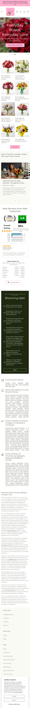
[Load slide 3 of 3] (17, 54)
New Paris (15, 384)
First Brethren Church (18, 478)
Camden (7, 383)
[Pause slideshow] (28, 54)
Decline (14, 700)
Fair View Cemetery (12, 401)
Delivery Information (9, 659)
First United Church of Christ (19, 481)
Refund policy (7, 667)
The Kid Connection (15, 443)
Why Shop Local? (8, 656)
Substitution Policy (8, 670)
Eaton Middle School (11, 434)
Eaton (14, 383)
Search (5, 635)
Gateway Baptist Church (12, 485)
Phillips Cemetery (10, 416)
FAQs (4, 649)
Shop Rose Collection (15, 45)
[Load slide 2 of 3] (15, 54)
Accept (14, 696)
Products (5, 621)
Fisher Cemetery (17, 403)
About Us (5, 625)
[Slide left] (11, 201)
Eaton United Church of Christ (14, 473)
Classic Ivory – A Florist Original (20, 78)
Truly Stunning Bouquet (5, 99)
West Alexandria (24, 384)
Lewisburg (8, 384)
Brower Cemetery (23, 395)
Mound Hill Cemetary (18, 410)
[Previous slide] (10, 54)
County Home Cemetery (13, 398)
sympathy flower (11, 530)
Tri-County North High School (18, 446)
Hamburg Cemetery (11, 406)
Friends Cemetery (23, 405)
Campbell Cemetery (23, 396)
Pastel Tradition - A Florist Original (7, 120)
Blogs (4, 639)
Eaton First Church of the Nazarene (17, 471)
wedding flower (12, 559)
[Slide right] (18, 201)
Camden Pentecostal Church (14, 464)
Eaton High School (23, 433)
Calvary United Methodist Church (17, 463)
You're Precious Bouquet (6, 78)
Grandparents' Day (8, 614)
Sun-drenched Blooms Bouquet (22, 99)
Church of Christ (23, 468)
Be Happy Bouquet (21, 141)
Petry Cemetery (24, 415)
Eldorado (20, 383)
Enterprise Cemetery (23, 400)
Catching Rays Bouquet (5, 141)
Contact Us (6, 652)
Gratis (27, 383)
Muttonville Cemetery (22, 411)
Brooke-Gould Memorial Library (15, 428)
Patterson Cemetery (11, 415)
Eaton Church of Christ (22, 469)
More (15, 370)
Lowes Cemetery (17, 408)
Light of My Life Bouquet (20, 120)
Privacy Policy (18, 692)
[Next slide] (20, 54)
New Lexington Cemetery (12, 413)
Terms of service (7, 674)
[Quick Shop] (17, 11)
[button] (20, 11)
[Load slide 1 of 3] (13, 54)
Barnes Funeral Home (11, 395)
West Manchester (10, 386)
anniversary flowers (6, 545)
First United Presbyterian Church (17, 483)
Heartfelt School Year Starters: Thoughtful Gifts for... (13, 182)
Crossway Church (10, 469)
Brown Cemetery (10, 396)
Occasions (6, 618)
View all (15, 147)
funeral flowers (10, 590)
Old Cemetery (25, 413)
